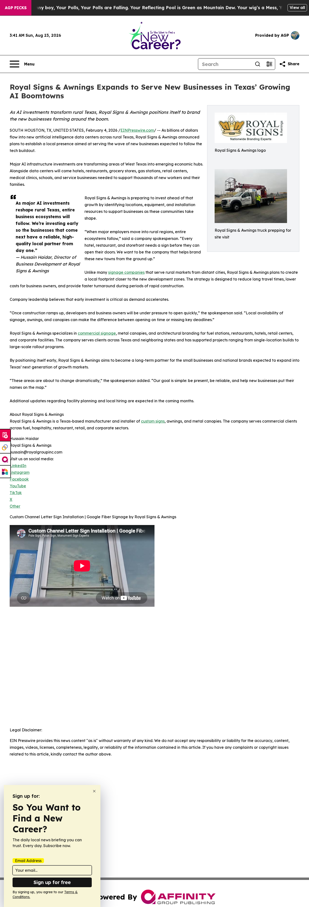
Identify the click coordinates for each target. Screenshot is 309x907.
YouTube (18, 485)
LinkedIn (18, 465)
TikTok (16, 492)
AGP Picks (16, 7)
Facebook (19, 479)
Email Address (28, 860)
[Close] (94, 791)
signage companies (126, 272)
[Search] (257, 64)
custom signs (153, 421)
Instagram (19, 472)
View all (297, 7)
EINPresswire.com (137, 130)
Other (15, 506)
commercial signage (97, 333)
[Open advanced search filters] (269, 64)
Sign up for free (52, 882)
